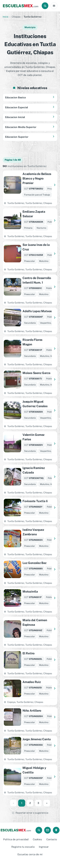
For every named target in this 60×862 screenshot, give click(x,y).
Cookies (37, 839)
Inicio (5, 16)
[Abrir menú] (54, 5)
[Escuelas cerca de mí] (56, 830)
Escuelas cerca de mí (30, 854)
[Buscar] (45, 5)
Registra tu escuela (22, 846)
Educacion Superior (16, 136)
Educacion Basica (15, 97)
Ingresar (44, 846)
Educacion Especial (16, 107)
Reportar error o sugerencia (32, 812)
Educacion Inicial (15, 117)
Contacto (51, 839)
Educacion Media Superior (20, 127)
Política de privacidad (15, 839)
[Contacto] (47, 830)
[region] (30, 149)
